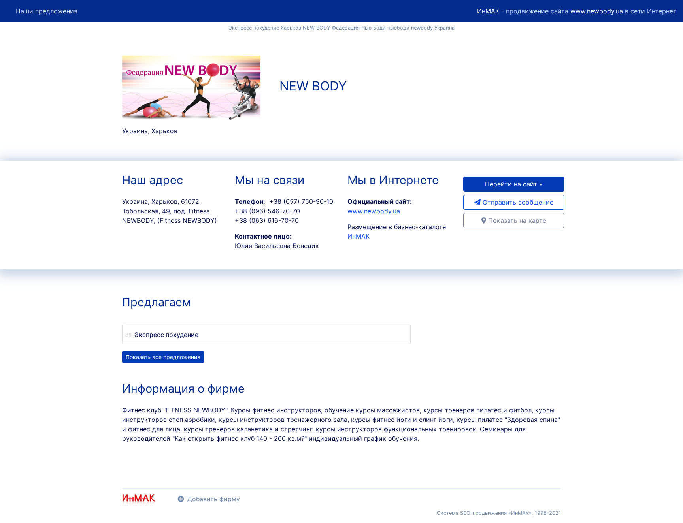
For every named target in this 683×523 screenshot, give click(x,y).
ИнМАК (488, 11)
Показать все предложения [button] (163, 357)
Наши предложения (46, 11)
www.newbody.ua (596, 11)
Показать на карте (516, 220)
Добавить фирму (213, 499)
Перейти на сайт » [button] (514, 184)
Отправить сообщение (517, 202)
